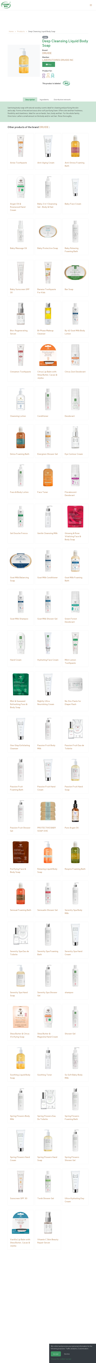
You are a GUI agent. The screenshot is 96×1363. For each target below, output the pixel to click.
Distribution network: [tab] (62, 99)
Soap (45, 37)
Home (11, 31)
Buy (50, 64)
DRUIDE (44, 127)
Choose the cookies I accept (61, 1359)
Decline (67, 1354)
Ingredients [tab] (44, 99)
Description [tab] (30, 99)
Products (21, 31)
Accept (55, 1354)
